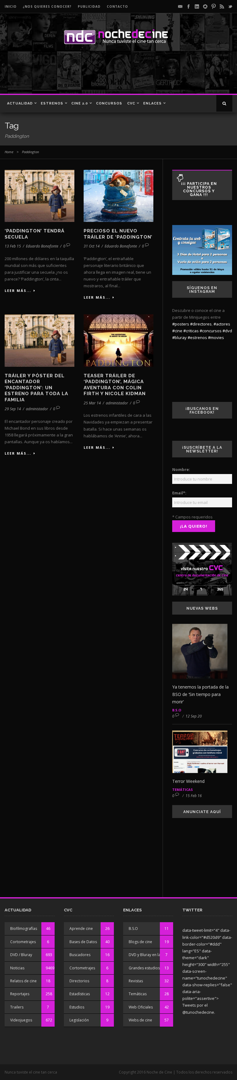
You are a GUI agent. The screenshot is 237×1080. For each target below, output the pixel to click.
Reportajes (19, 993)
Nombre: (181, 469)
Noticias (17, 968)
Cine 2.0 (79, 103)
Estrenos (52, 103)
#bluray (179, 337)
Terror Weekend (188, 781)
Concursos (109, 103)
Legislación (79, 1020)
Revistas (136, 981)
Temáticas (182, 789)
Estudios (76, 1007)
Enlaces (152, 103)
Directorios (79, 981)
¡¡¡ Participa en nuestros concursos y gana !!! (199, 189)
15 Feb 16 (193, 795)
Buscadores (79, 954)
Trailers (16, 1007)
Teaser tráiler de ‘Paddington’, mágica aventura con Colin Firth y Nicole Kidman (115, 385)
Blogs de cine (140, 941)
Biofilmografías (23, 928)
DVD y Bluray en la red (148, 954)
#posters (180, 324)
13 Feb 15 (13, 246)
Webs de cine (140, 1020)
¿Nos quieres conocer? (47, 6)
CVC (131, 103)
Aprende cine (81, 928)
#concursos (211, 330)
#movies (216, 337)
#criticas (191, 330)
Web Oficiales (141, 1007)
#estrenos (197, 337)
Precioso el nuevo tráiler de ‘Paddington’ (118, 234)
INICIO (11, 6)
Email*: (179, 493)
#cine (177, 330)
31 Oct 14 (92, 246)
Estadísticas (79, 993)
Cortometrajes (23, 941)
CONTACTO (117, 6)
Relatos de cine (23, 981)
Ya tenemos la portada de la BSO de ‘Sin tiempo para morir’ (200, 694)
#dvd (227, 330)
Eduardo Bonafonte (42, 246)
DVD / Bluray (21, 954)
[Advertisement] (89, 72)
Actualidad (20, 103)
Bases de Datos (83, 941)
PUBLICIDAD (89, 6)
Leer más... (18, 290)
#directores (201, 324)
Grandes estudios (144, 968)
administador (37, 408)
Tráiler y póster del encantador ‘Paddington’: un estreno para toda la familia (36, 388)
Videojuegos (21, 1020)
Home (9, 151)
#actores (222, 324)
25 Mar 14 (92, 403)
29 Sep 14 (13, 408)
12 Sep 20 (193, 716)
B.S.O (176, 710)
